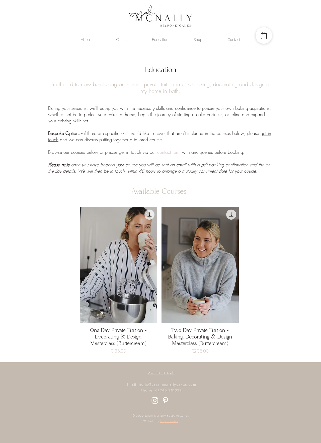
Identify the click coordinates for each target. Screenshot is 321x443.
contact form (169, 152)
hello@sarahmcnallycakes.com (167, 384)
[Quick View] (118, 265)
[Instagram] (154, 400)
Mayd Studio (169, 421)
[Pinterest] (165, 400)
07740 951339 (168, 390)
